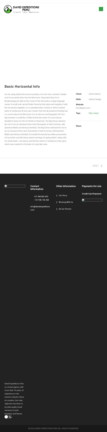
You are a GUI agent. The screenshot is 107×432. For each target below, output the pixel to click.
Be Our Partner (65, 209)
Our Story (63, 195)
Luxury (95, 113)
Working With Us (66, 202)
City (90, 113)
